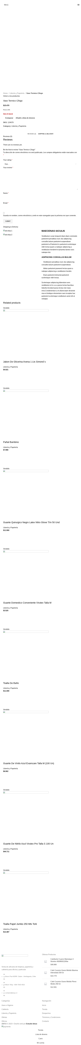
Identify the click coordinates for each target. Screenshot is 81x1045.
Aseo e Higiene (7, 1005)
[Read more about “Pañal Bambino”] (5, 459)
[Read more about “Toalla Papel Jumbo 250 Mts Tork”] (5, 941)
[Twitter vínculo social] (38, 1)
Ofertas (4, 1017)
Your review (8, 167)
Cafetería (5, 1009)
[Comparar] (5, 357)
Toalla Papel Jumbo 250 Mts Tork (20, 924)
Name (6, 193)
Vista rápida (5, 384)
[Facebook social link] (35, 1)
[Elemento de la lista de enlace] (20, 986)
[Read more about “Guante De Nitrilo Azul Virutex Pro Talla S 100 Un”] (5, 861)
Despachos (46, 1013)
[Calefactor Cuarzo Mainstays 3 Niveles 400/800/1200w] (45, 962)
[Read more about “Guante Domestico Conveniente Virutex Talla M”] (5, 620)
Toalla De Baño (11, 683)
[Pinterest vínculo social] (40, 1)
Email (6, 203)
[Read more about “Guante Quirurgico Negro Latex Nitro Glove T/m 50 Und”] (5, 539)
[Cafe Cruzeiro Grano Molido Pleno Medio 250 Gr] (45, 984)
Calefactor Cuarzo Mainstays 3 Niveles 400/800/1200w (62, 960)
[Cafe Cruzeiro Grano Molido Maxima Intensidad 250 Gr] (45, 973)
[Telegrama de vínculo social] (45, 1)
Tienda (44, 1009)
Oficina (4, 1021)
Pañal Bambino (11, 442)
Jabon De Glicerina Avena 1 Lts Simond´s (24, 361)
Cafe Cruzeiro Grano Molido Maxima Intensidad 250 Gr (64, 971)
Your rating (7, 160)
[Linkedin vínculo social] (43, 1)
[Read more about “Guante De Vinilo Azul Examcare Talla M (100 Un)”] (5, 780)
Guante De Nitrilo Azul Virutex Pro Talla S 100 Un (28, 843)
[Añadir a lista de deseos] (5, 373)
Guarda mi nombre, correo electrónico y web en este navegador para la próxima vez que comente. (39, 215)
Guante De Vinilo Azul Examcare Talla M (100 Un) (28, 763)
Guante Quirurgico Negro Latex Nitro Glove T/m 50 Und (31, 522)
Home (5, 93)
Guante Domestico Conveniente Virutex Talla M (27, 602)
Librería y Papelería (17, 93)
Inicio (44, 1005)
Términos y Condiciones (51, 1017)
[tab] (32, 134)
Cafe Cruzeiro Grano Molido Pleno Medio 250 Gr (63, 983)
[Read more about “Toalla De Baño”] (5, 700)
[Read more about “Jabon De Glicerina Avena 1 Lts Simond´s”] (5, 379)
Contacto (45, 1021)
